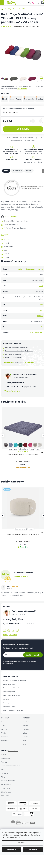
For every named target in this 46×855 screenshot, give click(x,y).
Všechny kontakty (11, 391)
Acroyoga (4, 754)
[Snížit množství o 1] (33, 121)
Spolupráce (4, 740)
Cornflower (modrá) (21, 529)
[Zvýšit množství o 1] (40, 121)
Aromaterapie (5, 788)
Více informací (22, 88)
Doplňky (25, 737)
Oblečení (26, 722)
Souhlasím (33, 850)
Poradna (6, 699)
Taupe (32, 449)
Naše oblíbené (5, 796)
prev (2, 435)
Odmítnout (11, 850)
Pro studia (4, 773)
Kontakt (3, 722)
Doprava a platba (9, 691)
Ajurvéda (4, 762)
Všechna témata (13, 751)
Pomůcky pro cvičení (36, 332)
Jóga (2, 769)
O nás (3, 725)
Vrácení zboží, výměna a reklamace (14, 680)
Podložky (26, 725)
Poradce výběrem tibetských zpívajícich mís (19, 351)
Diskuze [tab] (28, 170)
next (43, 435)
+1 (41, 80)
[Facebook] (4, 630)
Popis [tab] (6, 170)
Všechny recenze (20, 576)
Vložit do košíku (23, 129)
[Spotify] (17, 630)
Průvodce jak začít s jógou (13, 357)
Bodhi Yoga (18, 140)
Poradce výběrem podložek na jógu (16, 347)
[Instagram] (8, 630)
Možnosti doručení (12, 112)
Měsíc (41, 304)
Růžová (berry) (23, 449)
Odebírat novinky (33, 655)
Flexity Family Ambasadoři (11, 695)
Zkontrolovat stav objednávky (13, 710)
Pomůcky (26, 729)
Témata (25, 744)
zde (19, 837)
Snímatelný (39, 327)
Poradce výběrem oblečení (13, 354)
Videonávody (31, 362)
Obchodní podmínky (9, 684)
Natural (31, 529)
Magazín (4, 729)
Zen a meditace (6, 784)
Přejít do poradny (8, 362)
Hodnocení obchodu (9, 706)
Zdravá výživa (5, 758)
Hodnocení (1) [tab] (17, 170)
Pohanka (40, 316)
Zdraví (25, 733)
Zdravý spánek (6, 792)
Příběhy (3, 733)
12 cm (41, 310)
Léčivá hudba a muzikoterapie (10, 766)
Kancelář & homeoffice (8, 781)
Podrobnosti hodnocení (31, 26)
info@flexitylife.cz (15, 383)
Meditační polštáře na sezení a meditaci (30, 269)
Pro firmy (6, 703)
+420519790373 (15, 387)
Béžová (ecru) (13, 449)
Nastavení (22, 843)
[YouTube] (13, 630)
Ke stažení (4, 737)
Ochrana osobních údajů (11, 688)
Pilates (3, 777)
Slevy (24, 740)
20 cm (41, 286)
